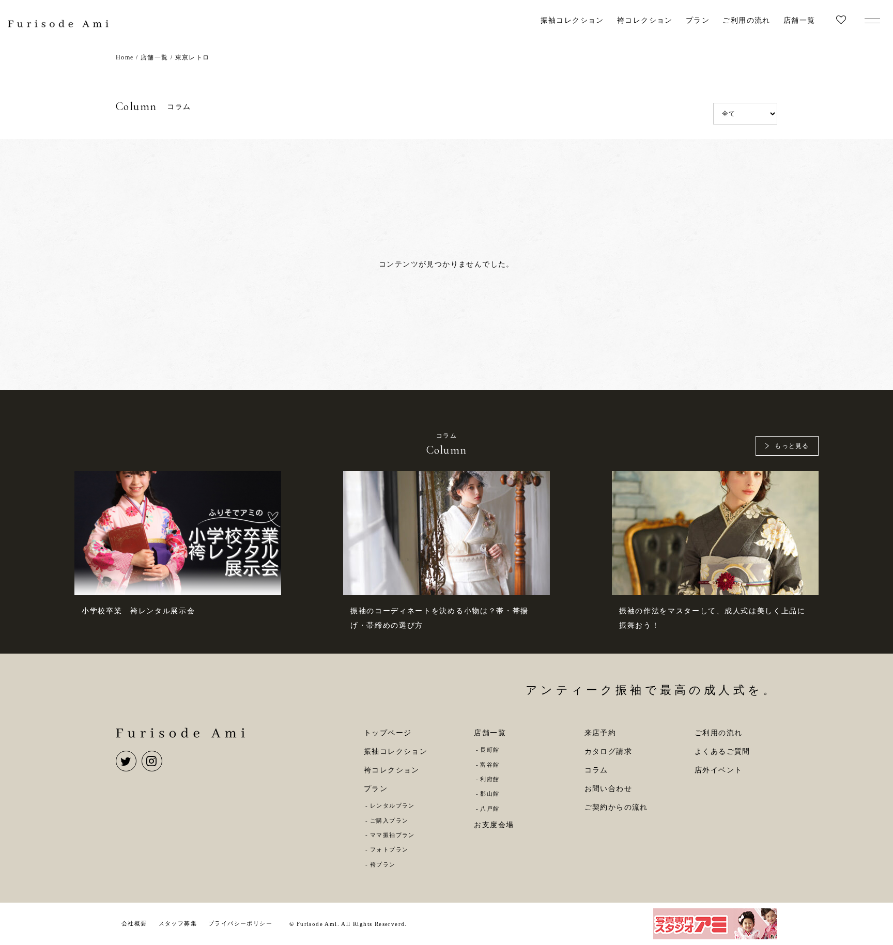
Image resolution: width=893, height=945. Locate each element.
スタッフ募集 (178, 923)
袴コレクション (645, 20)
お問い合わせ (608, 789)
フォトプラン (389, 849)
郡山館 (489, 794)
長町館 (489, 750)
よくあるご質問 (722, 751)
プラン (698, 20)
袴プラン (382, 864)
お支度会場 (494, 825)
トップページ (387, 733)
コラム (596, 770)
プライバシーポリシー (240, 923)
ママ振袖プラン (392, 835)
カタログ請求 (608, 751)
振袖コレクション (572, 20)
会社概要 (134, 923)
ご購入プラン (389, 820)
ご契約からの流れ (616, 807)
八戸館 (489, 808)
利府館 (489, 779)
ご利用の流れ (746, 20)
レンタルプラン (392, 805)
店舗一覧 (799, 20)
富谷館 (489, 765)
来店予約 (600, 733)
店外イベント (718, 770)
